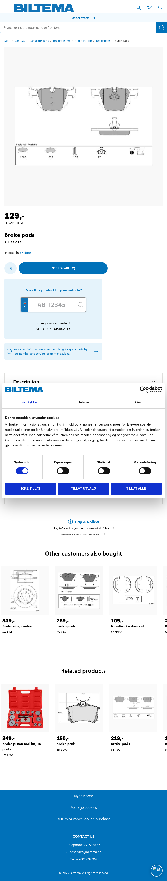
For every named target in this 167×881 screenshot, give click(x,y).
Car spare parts (39, 41)
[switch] (63, 470)
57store (25, 252)
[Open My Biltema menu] (139, 8)
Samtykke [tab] (29, 402)
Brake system (62, 41)
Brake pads (103, 41)
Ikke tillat (30, 488)
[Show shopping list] (149, 8)
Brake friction (83, 41)
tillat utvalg (83, 488)
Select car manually (53, 329)
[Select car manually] (95, 351)
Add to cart (60, 268)
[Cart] (159, 8)
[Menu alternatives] (7, 8)
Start (7, 41)
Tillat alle (136, 488)
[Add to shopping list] (10, 268)
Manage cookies (83, 807)
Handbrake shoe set (127, 626)
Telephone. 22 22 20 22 (83, 844)
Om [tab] (138, 402)
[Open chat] (156, 870)
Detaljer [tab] (84, 402)
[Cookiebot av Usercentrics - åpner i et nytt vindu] (143, 389)
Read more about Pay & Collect (81, 534)
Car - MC (20, 41)
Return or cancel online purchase (83, 818)
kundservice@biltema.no (84, 852)
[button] (83, 17)
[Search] (161, 27)
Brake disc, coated (17, 626)
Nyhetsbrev (83, 795)
